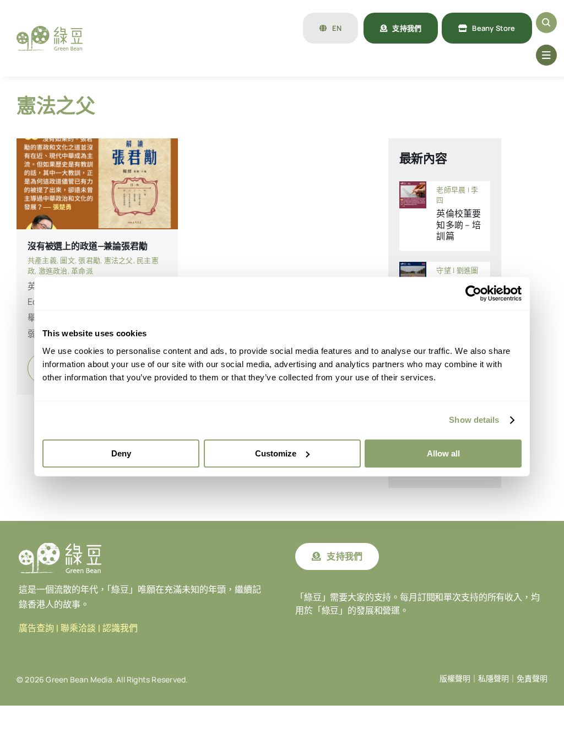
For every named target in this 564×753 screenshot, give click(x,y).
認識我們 (120, 628)
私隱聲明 (493, 679)
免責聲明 (532, 679)
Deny (121, 453)
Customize (275, 453)
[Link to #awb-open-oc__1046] (546, 22)
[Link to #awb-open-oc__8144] (546, 55)
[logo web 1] (50, 30)
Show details (474, 419)
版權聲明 (455, 679)
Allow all (443, 453)
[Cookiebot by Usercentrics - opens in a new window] (473, 293)
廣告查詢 (36, 628)
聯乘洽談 (78, 628)
